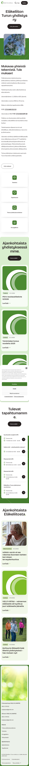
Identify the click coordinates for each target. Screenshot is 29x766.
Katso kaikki (13, 258)
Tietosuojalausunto (19, 396)
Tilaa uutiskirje (16, 763)
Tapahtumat (5, 748)
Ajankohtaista (5, 745)
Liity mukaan (7, 166)
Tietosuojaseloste (6, 763)
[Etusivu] (7, 2)
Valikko (24, 3)
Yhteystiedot (5, 737)
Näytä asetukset (14, 393)
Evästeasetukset (6, 759)
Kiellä (14, 388)
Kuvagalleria (5, 734)
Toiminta (4, 731)
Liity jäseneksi (14, 26)
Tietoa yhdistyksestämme (8, 728)
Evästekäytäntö (8, 396)
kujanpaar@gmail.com (8, 709)
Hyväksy (14, 384)
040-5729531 (5, 706)
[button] (26, 368)
